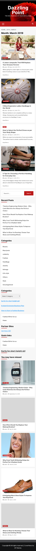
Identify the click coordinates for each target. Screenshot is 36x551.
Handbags (5, 101)
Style (4, 127)
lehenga (5, 269)
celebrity (6, 254)
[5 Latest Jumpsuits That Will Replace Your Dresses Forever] (18, 47)
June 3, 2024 (13, 499)
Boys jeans (6, 250)
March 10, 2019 (13, 110)
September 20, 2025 (15, 394)
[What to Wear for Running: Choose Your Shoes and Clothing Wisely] (18, 515)
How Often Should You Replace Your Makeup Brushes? (18, 216)
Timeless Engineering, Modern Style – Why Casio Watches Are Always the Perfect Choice (17, 208)
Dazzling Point (18, 10)
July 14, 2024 (13, 429)
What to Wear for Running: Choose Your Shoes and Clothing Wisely (16, 234)
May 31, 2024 (13, 535)
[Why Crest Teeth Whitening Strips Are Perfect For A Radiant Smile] (18, 445)
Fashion (5, 57)
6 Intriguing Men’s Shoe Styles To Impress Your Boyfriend (16, 228)
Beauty (5, 246)
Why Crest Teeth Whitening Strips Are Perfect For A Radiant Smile (16, 222)
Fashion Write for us (10, 316)
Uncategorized (8, 284)
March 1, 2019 (13, 134)
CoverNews (28, 545)
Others (5, 277)
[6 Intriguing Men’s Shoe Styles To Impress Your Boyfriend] (18, 480)
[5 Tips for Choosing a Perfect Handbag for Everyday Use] (18, 158)
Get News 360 (6, 331)
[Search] (32, 23)
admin (5, 67)
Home (5, 320)
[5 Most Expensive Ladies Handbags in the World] (18, 91)
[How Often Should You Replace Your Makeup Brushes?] (18, 410)
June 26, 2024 (13, 464)
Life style (6, 273)
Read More (6, 75)
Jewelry (5, 265)
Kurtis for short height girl (13, 351)
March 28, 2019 (13, 67)
